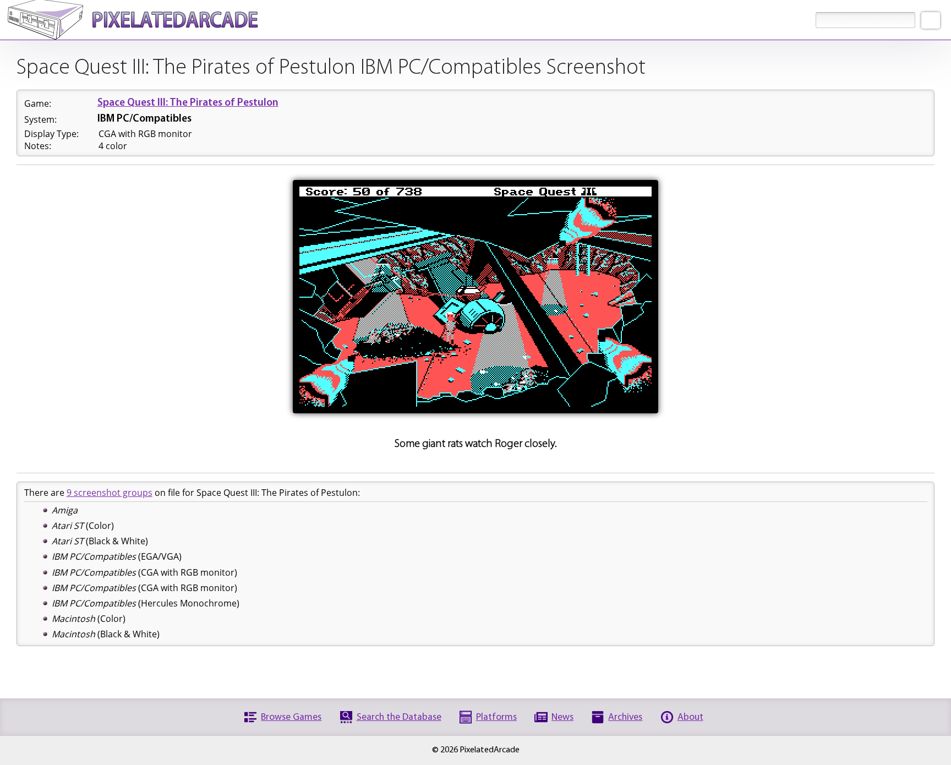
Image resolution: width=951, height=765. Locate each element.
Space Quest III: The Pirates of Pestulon (187, 103)
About (690, 717)
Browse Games (291, 717)
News (562, 717)
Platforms (496, 717)
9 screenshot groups (109, 493)
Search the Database (399, 717)
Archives (625, 717)
